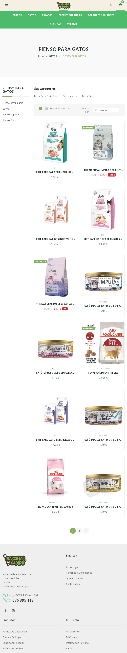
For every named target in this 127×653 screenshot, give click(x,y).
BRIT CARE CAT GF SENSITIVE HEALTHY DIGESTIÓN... (55, 238)
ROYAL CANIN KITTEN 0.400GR (55, 506)
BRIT (56, 168)
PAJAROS (47, 15)
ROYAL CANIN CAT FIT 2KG (103, 372)
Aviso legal (72, 567)
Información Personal (77, 642)
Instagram (13, 611)
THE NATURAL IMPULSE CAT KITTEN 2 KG (103, 170)
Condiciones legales (13, 642)
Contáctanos (73, 584)
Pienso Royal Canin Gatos (12, 105)
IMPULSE (103, 302)
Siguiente (86, 530)
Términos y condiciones (79, 572)
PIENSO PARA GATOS (13, 90)
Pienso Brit (8, 120)
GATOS (32, 15)
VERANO (72, 24)
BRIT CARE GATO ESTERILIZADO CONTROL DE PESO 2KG (55, 439)
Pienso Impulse (10, 114)
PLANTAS (55, 24)
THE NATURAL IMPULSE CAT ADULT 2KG (55, 303)
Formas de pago (11, 637)
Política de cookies (12, 648)
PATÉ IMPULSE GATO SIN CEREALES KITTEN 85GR (55, 372)
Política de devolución (14, 631)
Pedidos (70, 648)
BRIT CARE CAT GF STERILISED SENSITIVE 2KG (103, 238)
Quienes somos (74, 578)
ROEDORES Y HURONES (101, 15)
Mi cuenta (71, 637)
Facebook (5, 611)
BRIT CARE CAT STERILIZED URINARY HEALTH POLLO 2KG (55, 172)
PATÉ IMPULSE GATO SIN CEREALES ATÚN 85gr (103, 305)
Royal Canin (103, 369)
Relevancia (106, 110)
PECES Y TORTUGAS (70, 15)
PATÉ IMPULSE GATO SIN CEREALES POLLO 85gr (103, 506)
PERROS (17, 15)
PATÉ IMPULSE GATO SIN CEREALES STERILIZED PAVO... (103, 439)
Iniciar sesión (73, 631)
